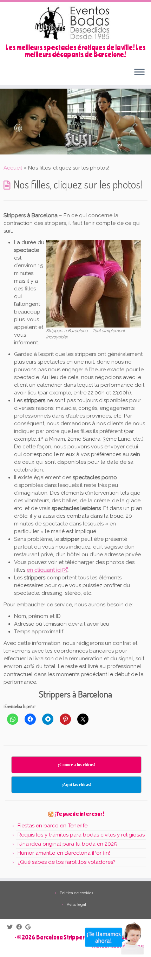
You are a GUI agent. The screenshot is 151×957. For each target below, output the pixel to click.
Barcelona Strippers (61, 937)
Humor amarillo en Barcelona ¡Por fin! (64, 853)
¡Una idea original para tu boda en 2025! (68, 844)
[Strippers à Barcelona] (93, 283)
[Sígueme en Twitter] (11, 926)
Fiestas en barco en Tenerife (52, 825)
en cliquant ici (44, 570)
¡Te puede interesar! (79, 813)
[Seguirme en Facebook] (20, 926)
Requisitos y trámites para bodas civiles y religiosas (81, 835)
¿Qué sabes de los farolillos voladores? (67, 862)
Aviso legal (76, 904)
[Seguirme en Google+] (29, 926)
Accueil (13, 168)
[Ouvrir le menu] (139, 72)
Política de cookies (76, 893)
